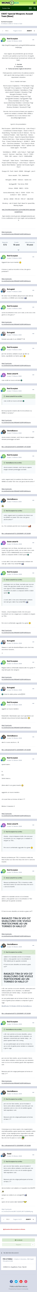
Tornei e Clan (17, 23)
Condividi (19, 1240)
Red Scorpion (8, 21)
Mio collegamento (7, 447)
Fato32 (24, 1267)
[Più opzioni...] (33, 40)
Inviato (14, 41)
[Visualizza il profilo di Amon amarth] (4, 375)
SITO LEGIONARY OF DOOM (22, 447)
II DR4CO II (6, 1267)
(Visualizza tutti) (8, 1261)
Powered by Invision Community (18, 1289)
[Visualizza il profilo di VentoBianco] (4, 432)
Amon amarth (12, 374)
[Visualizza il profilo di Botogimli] (4, 290)
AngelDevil (14, 1267)
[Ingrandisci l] (20, 262)
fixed (9, 1154)
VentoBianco (12, 431)
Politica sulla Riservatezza (18, 1286)
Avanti (29, 31)
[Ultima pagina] (34, 30)
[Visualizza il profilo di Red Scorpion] (4, 40)
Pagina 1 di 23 (17, 31)
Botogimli (11, 289)
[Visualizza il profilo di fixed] (4, 1155)
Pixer (19, 1267)
